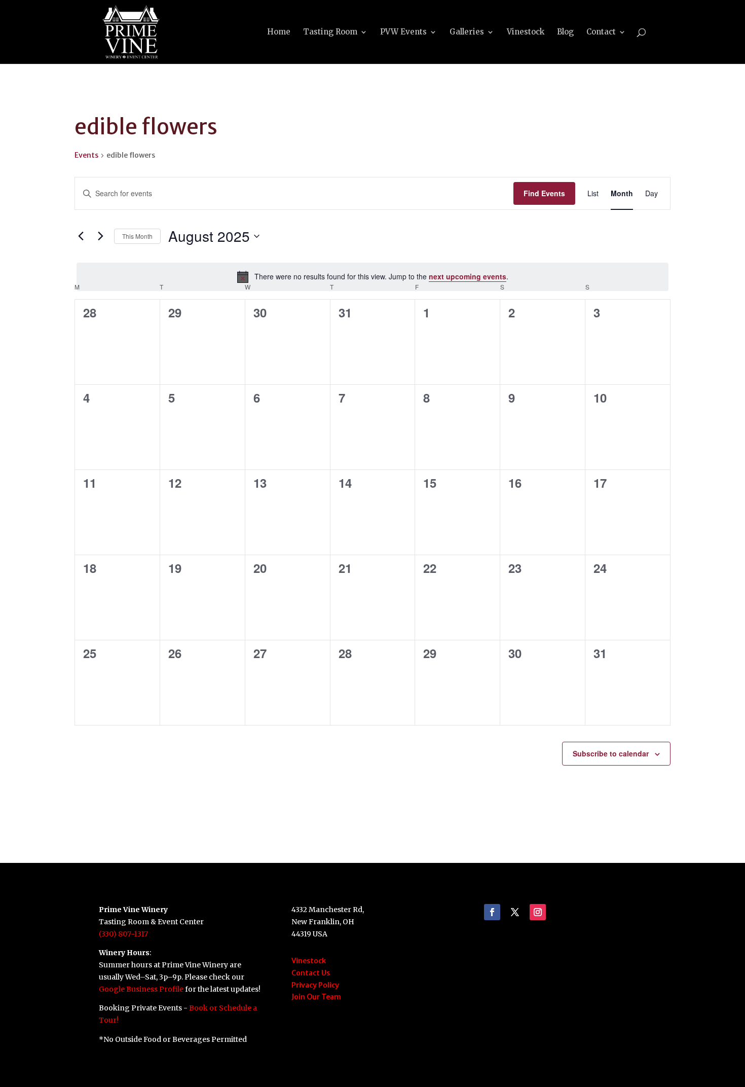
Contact (601, 32)
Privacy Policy (315, 985)
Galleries (467, 32)
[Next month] (100, 236)
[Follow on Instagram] (538, 912)
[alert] (372, 277)
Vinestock (525, 32)
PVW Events (403, 32)
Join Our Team (316, 996)
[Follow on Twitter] (515, 912)
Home (278, 32)
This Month (137, 236)
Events (86, 155)
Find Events (544, 193)
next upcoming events (467, 276)
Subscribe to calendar (611, 753)
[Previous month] (80, 236)
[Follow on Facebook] (492, 912)
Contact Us (310, 972)
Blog (565, 32)
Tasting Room (330, 32)
